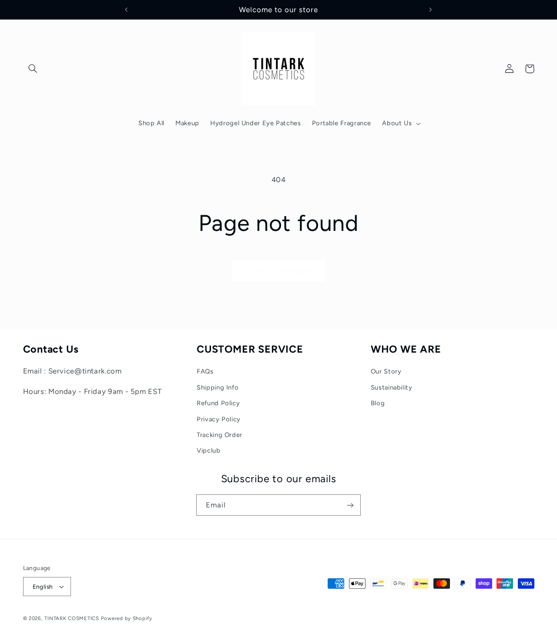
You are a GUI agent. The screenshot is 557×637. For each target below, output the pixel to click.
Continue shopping (278, 271)
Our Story (386, 371)
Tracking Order (219, 435)
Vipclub (208, 450)
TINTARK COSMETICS (71, 618)
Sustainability (392, 387)
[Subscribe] (350, 505)
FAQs (205, 371)
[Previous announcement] (126, 9)
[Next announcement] (430, 9)
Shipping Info (217, 387)
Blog (378, 403)
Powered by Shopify (126, 618)
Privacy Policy (219, 419)
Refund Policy (218, 403)
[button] (33, 69)
